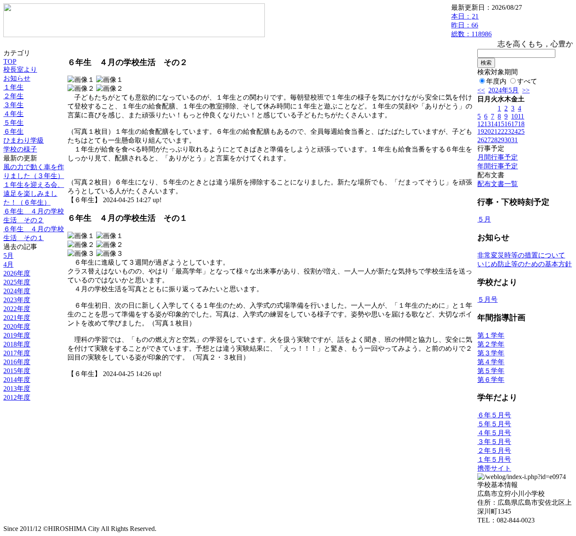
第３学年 (490, 353)
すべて (527, 81)
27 (487, 139)
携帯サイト (494, 468)
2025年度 (16, 282)
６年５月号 (494, 415)
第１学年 (490, 335)
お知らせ (16, 78)
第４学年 (490, 361)
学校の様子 (20, 149)
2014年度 (16, 379)
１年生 (13, 87)
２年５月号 (494, 450)
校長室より (20, 69)
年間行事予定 (497, 166)
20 (487, 131)
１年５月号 (494, 459)
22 (501, 131)
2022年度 (16, 308)
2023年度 (16, 299)
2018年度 (16, 344)
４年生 (13, 113)
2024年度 (16, 291)
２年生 (13, 96)
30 (507, 139)
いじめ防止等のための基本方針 (524, 264)
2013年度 (16, 388)
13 (487, 123)
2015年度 (16, 370)
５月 (484, 219)
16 (507, 123)
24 (514, 131)
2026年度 (16, 273)
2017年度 (16, 353)
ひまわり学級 (23, 140)
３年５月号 (494, 441)
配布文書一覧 (497, 183)
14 (494, 123)
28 (494, 139)
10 (514, 116)
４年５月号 (494, 432)
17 (514, 123)
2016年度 (16, 361)
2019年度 (16, 335)
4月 (8, 264)
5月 (8, 255)
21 (494, 131)
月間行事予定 (497, 157)
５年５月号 (494, 424)
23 (507, 131)
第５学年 (490, 370)
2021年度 (16, 317)
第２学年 (490, 344)
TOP (9, 61)
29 (501, 139)
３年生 (13, 104)
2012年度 (16, 397)
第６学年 (490, 379)
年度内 (496, 81)
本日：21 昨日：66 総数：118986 (471, 25)
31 (514, 139)
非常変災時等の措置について (521, 255)
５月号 (487, 299)
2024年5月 (503, 90)
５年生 (13, 122)
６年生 (13, 131)
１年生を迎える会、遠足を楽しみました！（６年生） (33, 193)
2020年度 (16, 326)
